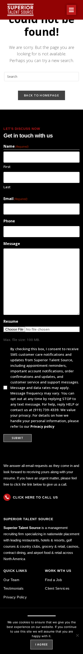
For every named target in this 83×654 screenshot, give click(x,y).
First (7, 166)
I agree (41, 644)
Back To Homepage (41, 95)
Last (7, 187)
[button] (71, 10)
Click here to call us (35, 497)
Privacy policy (42, 426)
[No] (77, 635)
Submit (17, 438)
